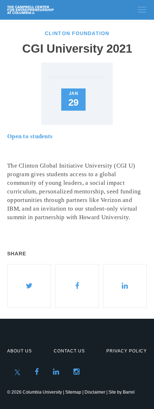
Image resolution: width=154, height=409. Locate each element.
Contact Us (69, 351)
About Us (19, 351)
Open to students (30, 136)
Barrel (129, 392)
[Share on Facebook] (77, 286)
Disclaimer (95, 392)
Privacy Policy (126, 351)
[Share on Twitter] (29, 286)
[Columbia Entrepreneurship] (45, 10)
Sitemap (73, 392)
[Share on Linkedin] (125, 286)
